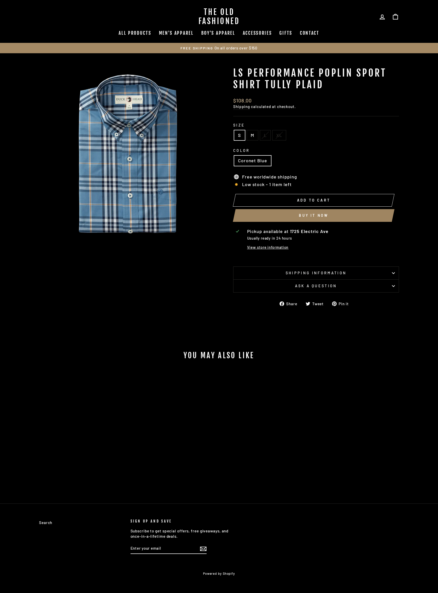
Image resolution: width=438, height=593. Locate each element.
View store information (268, 247)
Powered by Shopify (219, 573)
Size (239, 125)
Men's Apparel (176, 33)
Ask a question (316, 286)
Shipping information (316, 273)
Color (241, 150)
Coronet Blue (252, 160)
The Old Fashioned (219, 16)
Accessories (257, 33)
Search (45, 522)
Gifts (285, 33)
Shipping (241, 106)
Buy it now (313, 215)
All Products (135, 33)
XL (279, 135)
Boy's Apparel (218, 33)
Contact (309, 33)
